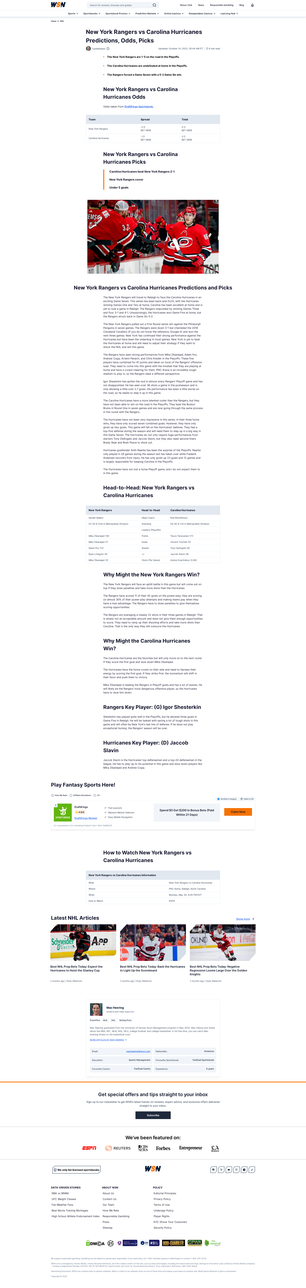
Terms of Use (162, 1204)
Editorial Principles (165, 1193)
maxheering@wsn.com (138, 1051)
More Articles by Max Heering (107, 1040)
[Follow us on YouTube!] (229, 1170)
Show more (243, 919)
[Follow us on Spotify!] (244, 1170)
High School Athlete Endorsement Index (76, 1216)
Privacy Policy (162, 1199)
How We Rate (111, 1210)
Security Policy (163, 1227)
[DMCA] (95, 1243)
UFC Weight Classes (64, 1199)
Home (53, 21)
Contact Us (109, 1199)
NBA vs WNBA (60, 1193)
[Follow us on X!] (221, 1170)
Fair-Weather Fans (62, 1204)
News (201, 5)
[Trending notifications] (252, 5)
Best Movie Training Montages (70, 1210)
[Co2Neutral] (212, 1243)
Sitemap (108, 1227)
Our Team (108, 1204)
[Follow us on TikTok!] (252, 1170)
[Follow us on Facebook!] (213, 1170)
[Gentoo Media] (150, 1243)
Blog (241, 5)
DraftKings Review (85, 818)
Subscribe (153, 1115)
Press (106, 1222)
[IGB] (126, 1243)
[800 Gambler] (173, 1243)
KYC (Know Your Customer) (170, 1222)
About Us (108, 1193)
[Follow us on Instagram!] (236, 1170)
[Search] (154, 5)
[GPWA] (195, 1243)
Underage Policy (164, 1210)
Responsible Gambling (221, 5)
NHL (62, 21)
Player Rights (161, 1216)
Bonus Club (186, 5)
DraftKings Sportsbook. (139, 106)
